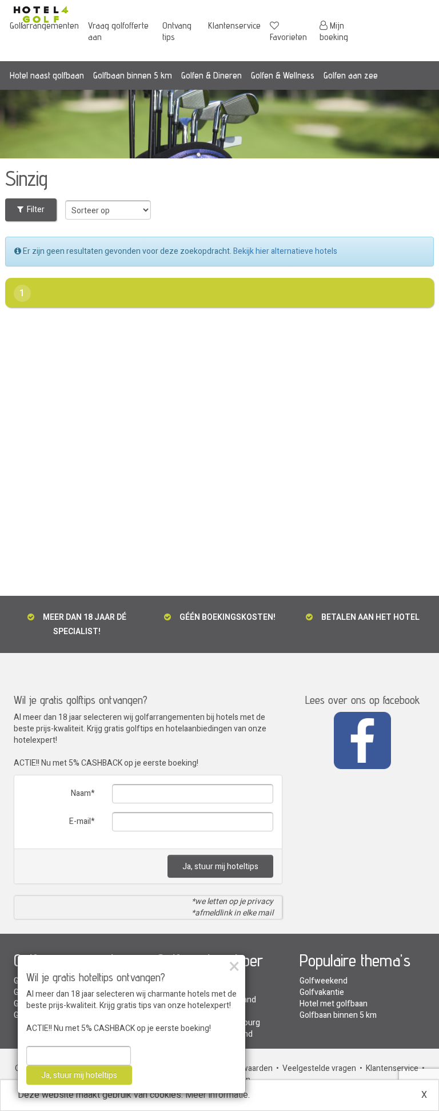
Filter (34, 210)
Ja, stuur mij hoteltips (220, 867)
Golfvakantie (322, 992)
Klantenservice (234, 25)
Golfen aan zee (351, 75)
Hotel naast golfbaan (47, 75)
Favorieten (288, 36)
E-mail (80, 821)
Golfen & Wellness (282, 75)
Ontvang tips (176, 31)
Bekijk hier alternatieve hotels (285, 251)
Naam (81, 793)
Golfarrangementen (44, 25)
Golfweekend (324, 981)
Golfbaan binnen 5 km (132, 75)
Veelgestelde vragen (319, 1068)
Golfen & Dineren (211, 75)
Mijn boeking (334, 31)
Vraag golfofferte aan (118, 31)
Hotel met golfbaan (334, 1004)
